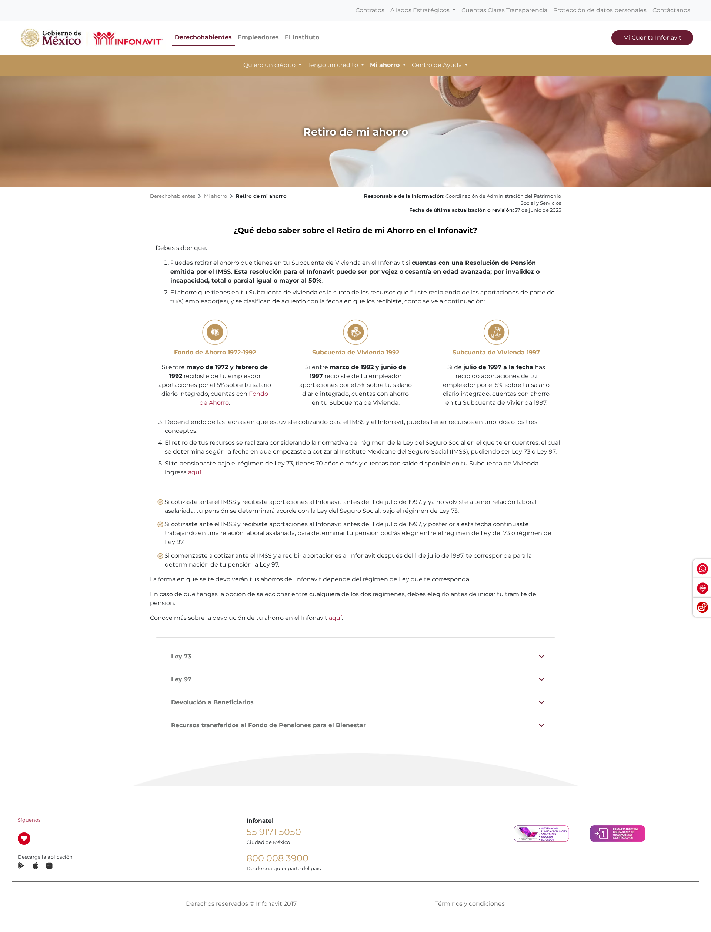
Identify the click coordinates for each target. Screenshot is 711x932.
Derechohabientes (203, 37)
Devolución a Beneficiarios (212, 702)
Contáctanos (671, 10)
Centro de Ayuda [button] (437, 65)
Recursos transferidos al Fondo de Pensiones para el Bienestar (268, 725)
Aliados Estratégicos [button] (420, 10)
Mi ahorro (215, 196)
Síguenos (29, 820)
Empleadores (258, 37)
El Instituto (302, 37)
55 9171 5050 (274, 831)
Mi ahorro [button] (385, 65)
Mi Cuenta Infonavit (652, 37)
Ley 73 (181, 656)
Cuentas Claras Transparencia (504, 10)
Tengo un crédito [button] (333, 65)
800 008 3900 (277, 858)
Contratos (370, 10)
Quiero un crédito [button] (270, 65)
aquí (194, 472)
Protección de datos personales (600, 10)
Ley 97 (181, 679)
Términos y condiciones (470, 903)
